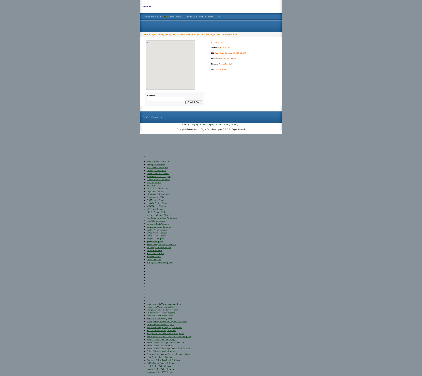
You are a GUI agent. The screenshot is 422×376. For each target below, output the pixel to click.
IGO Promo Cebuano (156, 209)
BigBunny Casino (155, 191)
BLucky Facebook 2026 (157, 188)
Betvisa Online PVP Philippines (161, 369)
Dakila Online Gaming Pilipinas (161, 363)
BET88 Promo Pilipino (157, 212)
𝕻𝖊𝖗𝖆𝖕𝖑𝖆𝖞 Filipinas (155, 241)
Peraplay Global (198, 124)
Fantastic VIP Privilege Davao (160, 315)
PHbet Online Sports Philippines (161, 351)
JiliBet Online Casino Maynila (160, 324)
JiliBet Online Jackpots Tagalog (161, 312)
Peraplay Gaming (230, 124)
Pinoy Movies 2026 (155, 197)
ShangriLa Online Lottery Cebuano (162, 310)
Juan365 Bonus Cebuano (158, 173)
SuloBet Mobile (154, 256)
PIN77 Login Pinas (155, 200)
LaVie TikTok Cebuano (157, 235)
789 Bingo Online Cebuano (159, 247)
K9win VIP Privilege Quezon (159, 318)
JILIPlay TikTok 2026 (156, 170)
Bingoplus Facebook (156, 164)
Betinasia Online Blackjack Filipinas (163, 360)
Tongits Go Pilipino (155, 238)
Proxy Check (214, 16)
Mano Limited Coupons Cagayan (162, 339)
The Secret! (188, 16)
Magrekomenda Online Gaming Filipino (165, 304)
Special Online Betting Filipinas (161, 330)
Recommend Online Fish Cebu (160, 345)
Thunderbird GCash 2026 (158, 161)
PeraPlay (147, 117)
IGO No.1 (151, 185)
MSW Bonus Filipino (156, 206)
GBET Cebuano (154, 259)
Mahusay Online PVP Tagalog (160, 372)
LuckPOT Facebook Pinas (158, 179)
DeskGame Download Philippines (162, 218)
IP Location (201, 16)
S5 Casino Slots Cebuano (158, 224)
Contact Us (157, 117)
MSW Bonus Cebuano (157, 221)
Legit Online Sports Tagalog (159, 357)
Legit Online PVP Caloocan (159, 366)
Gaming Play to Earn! (152, 16)
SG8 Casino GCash (155, 253)
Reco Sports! (175, 16)
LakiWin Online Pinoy (157, 203)
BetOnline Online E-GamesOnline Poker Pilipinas (169, 336)
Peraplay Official (213, 124)
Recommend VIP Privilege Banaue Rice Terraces (168, 348)
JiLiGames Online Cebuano (159, 194)
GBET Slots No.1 (154, 250)
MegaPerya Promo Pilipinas (159, 215)
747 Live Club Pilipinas (157, 167)
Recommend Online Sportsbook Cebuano (165, 342)
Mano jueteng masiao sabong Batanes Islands (167, 321)
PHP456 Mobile (154, 182)
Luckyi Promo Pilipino (157, 230)
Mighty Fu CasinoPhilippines (160, 262)
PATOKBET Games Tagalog (159, 176)
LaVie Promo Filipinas (157, 233)
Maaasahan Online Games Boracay (162, 307)
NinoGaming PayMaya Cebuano (161, 244)
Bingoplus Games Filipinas (159, 227)
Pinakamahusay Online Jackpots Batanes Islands (168, 354)
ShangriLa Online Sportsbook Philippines (165, 333)
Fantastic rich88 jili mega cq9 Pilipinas (164, 327)
